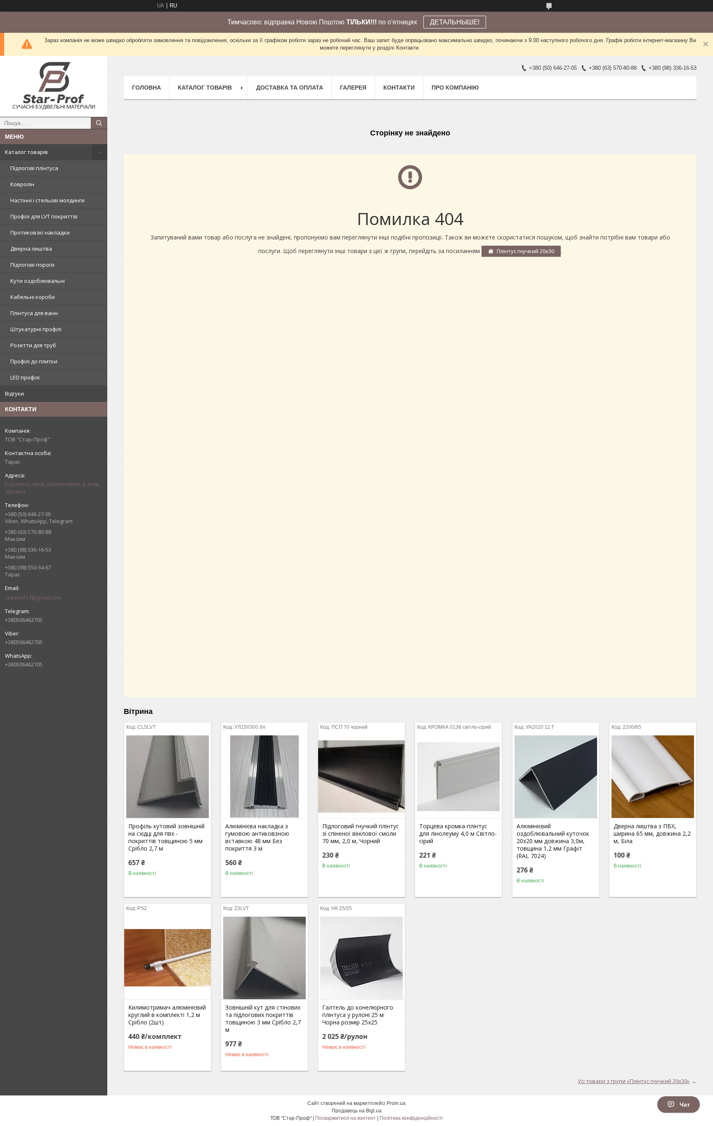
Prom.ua (396, 1103)
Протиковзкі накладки (40, 232)
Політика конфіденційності (411, 1118)
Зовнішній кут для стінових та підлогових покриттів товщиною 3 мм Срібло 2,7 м (263, 1019)
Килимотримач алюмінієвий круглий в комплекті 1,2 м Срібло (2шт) (167, 1015)
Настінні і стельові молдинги (47, 200)
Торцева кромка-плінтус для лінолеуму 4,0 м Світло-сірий (458, 834)
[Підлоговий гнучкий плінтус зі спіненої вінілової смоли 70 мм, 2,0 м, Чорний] (361, 776)
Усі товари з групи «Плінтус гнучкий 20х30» (633, 1081)
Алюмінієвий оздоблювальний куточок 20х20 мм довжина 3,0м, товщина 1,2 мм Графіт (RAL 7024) (553, 841)
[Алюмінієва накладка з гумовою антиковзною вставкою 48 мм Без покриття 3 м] (264, 776)
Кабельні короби (32, 297)
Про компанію (455, 87)
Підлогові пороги (32, 264)
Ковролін (22, 184)
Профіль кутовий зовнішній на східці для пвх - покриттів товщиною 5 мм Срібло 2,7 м (166, 837)
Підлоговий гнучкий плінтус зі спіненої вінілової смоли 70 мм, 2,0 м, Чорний (360, 834)
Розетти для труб (33, 345)
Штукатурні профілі (35, 329)
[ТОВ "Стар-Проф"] (53, 82)
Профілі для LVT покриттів (44, 216)
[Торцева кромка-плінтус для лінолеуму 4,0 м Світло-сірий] (458, 776)
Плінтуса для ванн (34, 313)
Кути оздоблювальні (37, 280)
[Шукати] (99, 123)
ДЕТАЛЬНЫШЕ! (454, 22)
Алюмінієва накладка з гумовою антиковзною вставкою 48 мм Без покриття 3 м (257, 837)
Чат (685, 1104)
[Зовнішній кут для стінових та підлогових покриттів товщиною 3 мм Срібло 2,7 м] (264, 958)
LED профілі (25, 377)
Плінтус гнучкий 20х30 (525, 251)
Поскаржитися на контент (345, 1118)
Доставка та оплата (289, 87)
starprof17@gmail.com (33, 597)
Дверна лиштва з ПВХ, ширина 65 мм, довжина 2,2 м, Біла (652, 834)
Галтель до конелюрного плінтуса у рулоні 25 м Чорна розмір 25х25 (357, 1015)
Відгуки (14, 393)
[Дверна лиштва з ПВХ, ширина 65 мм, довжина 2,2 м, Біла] (652, 776)
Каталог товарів (26, 152)
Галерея (353, 87)
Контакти (399, 87)
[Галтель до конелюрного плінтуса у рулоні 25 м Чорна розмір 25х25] (361, 958)
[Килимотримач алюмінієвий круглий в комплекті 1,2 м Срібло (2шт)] (167, 958)
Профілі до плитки (33, 361)
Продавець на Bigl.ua (357, 1111)
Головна (146, 87)
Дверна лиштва (31, 248)
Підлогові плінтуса (34, 168)
